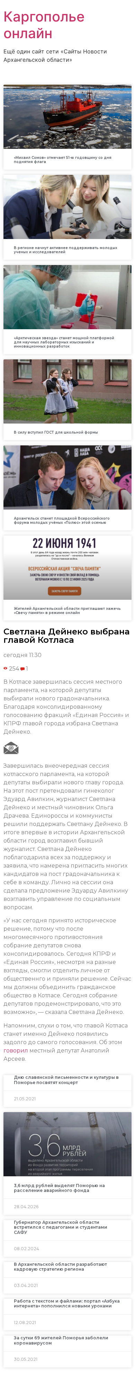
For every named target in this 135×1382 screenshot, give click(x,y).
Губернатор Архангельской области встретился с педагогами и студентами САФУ (60, 1227)
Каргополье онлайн (44, 25)
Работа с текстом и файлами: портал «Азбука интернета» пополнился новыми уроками (67, 1303)
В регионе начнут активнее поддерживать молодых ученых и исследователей (65, 250)
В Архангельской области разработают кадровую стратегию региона (60, 1267)
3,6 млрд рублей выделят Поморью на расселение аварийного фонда (59, 1188)
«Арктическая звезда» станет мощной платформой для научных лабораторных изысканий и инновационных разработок (64, 342)
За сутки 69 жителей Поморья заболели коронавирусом (61, 1340)
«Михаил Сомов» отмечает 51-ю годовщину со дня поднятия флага (62, 159)
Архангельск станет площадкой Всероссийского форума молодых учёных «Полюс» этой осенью (62, 520)
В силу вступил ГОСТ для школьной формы (56, 432)
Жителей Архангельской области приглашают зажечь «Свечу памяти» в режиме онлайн (67, 610)
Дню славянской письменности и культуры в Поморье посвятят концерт (66, 1080)
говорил (15, 1050)
